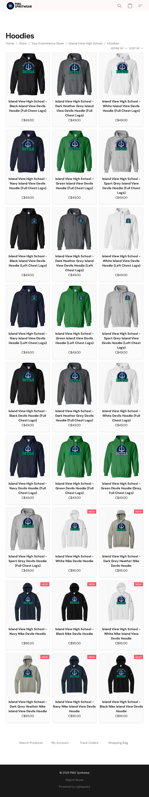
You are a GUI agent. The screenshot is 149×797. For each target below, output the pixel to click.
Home (10, 43)
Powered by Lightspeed (74, 786)
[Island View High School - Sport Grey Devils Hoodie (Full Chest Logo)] (27, 529)
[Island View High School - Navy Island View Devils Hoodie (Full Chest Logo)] (27, 151)
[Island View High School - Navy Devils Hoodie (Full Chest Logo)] (27, 456)
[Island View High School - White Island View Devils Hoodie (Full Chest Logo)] (121, 74)
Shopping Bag (118, 743)
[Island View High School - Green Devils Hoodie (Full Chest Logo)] (74, 456)
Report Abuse (74, 779)
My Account (59, 743)
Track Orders (89, 743)
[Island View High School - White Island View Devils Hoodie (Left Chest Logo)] (121, 229)
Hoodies (113, 43)
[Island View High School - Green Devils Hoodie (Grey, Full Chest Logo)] (121, 456)
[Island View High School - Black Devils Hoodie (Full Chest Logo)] (27, 383)
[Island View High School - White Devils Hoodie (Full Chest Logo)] (121, 383)
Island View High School (85, 43)
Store (23, 43)
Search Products (31, 743)
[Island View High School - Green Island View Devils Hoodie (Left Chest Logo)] (74, 306)
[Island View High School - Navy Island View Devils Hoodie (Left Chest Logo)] (27, 306)
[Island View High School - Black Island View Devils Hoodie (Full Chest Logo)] (27, 74)
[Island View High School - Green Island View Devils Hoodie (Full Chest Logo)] (74, 151)
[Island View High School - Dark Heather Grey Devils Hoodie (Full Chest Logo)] (74, 383)
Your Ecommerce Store (47, 43)
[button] (19, 6)
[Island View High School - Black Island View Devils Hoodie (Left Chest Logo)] (27, 229)
